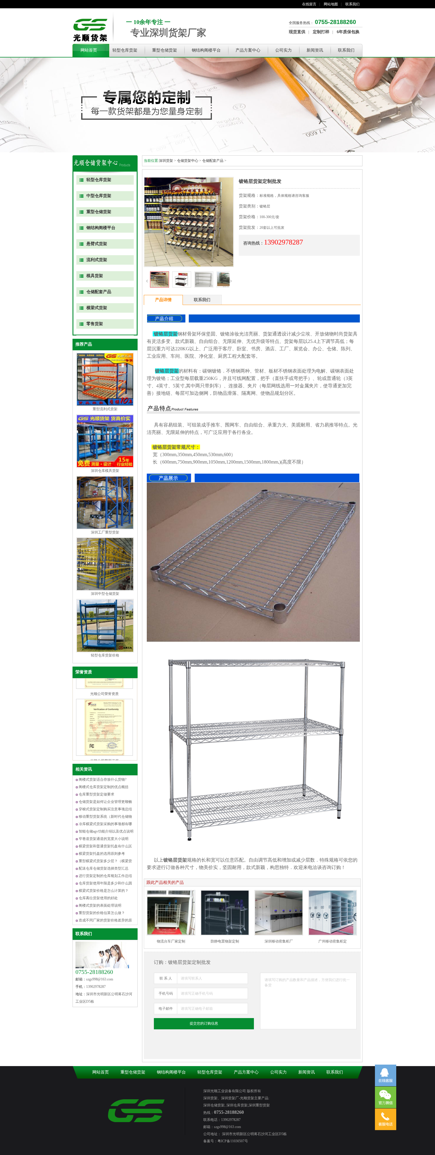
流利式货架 (96, 260)
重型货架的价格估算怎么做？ (102, 913)
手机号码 (166, 993)
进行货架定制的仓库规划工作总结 (105, 876)
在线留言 (309, 4)
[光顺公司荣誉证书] (104, 725)
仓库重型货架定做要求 (96, 794)
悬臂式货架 (96, 244)
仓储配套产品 (98, 292)
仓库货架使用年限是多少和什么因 (105, 883)
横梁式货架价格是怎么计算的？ (103, 891)
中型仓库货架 (98, 196)
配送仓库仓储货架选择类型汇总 (103, 868)
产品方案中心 (248, 50)
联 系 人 (166, 978)
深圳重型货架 (259, 1105)
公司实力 (283, 50)
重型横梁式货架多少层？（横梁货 (105, 861)
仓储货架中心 (187, 161)
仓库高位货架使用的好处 (98, 898)
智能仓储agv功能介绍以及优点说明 (106, 831)
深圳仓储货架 (214, 1105)
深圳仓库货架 (236, 1105)
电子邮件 (166, 1009)
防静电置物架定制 (225, 941)
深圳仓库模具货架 (105, 471)
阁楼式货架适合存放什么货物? (102, 779)
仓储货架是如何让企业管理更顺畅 (105, 802)
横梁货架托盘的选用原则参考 (102, 854)
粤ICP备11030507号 (233, 1141)
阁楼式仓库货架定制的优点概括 (103, 787)
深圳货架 (166, 161)
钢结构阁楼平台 (206, 50)
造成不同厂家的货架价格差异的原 (105, 920)
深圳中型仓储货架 (105, 594)
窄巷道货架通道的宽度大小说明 (103, 839)
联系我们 (352, 4)
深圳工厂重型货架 (105, 532)
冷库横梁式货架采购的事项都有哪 (105, 824)
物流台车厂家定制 (171, 941)
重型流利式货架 (105, 409)
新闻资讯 (315, 50)
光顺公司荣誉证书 (104, 731)
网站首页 (88, 50)
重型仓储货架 (164, 50)
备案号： (210, 1141)
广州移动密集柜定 (332, 941)
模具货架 (94, 276)
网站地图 (331, 4)
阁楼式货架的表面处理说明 (100, 905)
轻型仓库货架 (124, 50)
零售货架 (94, 324)
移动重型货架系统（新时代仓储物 (105, 816)
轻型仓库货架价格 (105, 655)
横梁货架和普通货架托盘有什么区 (105, 846)
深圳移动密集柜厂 (279, 941)
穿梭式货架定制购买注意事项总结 (105, 809)
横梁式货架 (96, 308)
